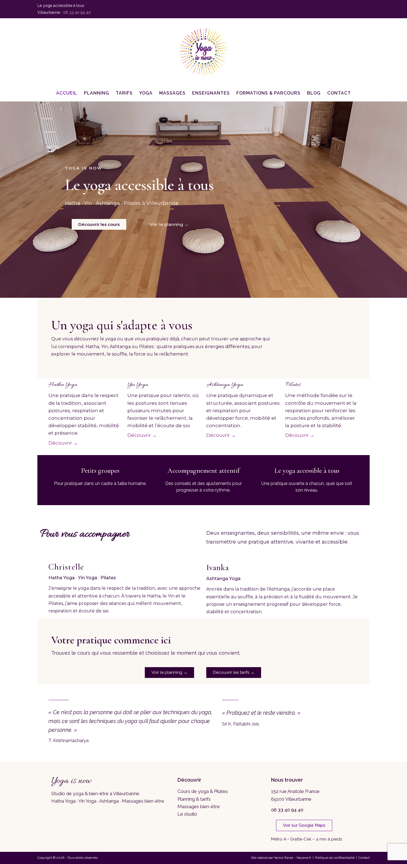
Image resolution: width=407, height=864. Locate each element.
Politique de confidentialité (335, 858)
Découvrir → (63, 443)
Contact (364, 858)
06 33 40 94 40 (77, 12)
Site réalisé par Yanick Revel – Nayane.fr (281, 858)
